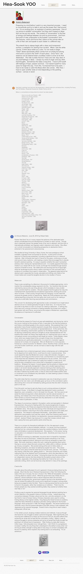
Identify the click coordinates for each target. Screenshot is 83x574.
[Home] (39, 552)
